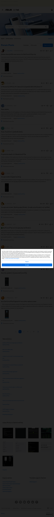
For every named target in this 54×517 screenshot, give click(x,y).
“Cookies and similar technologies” (12, 258)
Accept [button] (27, 265)
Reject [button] (27, 261)
